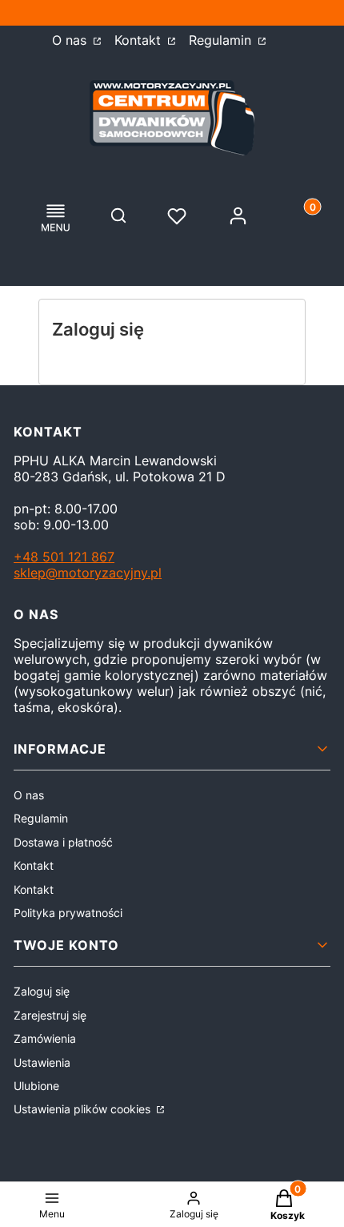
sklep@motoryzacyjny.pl (88, 573)
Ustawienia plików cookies (84, 1109)
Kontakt (139, 40)
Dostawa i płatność (63, 842)
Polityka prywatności (68, 912)
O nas (71, 40)
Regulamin (222, 40)
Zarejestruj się (50, 1015)
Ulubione (36, 1085)
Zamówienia (45, 1038)
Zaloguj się (42, 991)
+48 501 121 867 (64, 557)
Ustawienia (42, 1062)
